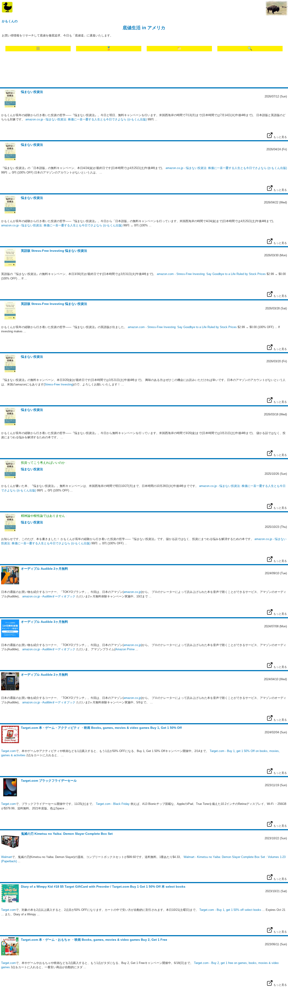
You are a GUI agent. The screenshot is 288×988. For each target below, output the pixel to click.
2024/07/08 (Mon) (275, 626)
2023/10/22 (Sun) (276, 838)
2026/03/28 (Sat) (276, 308)
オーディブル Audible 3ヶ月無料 (44, 621)
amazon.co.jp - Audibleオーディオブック (48, 596)
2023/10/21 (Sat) (276, 891)
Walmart (6, 857)
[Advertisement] (144, 70)
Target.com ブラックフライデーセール (49, 780)
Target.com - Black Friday (113, 804)
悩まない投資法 (32, 92)
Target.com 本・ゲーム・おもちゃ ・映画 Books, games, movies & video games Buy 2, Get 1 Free (94, 939)
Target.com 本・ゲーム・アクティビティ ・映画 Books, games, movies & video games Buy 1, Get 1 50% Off (101, 727)
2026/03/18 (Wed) (275, 414)
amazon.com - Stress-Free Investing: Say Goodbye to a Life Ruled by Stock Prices (211, 274)
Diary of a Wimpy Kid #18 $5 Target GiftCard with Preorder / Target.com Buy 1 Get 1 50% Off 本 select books (103, 886)
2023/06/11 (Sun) (276, 944)
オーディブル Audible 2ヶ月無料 (44, 568)
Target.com (8, 751)
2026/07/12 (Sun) (276, 96)
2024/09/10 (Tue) (276, 573)
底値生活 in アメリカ (144, 27)
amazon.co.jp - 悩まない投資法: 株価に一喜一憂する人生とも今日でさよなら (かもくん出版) (86, 119)
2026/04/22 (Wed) (275, 202)
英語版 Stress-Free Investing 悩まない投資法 (54, 250)
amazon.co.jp (132, 592)
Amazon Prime (125, 649)
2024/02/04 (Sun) (276, 732)
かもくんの (10, 21)
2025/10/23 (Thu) (276, 527)
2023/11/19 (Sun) (276, 785)
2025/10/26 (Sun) (276, 473)
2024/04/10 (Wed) (275, 679)
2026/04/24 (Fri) (276, 149)
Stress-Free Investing (59, 384)
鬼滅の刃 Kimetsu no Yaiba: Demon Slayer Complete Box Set (67, 833)
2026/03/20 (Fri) (276, 361)
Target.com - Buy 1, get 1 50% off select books (230, 909)
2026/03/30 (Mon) (275, 255)
